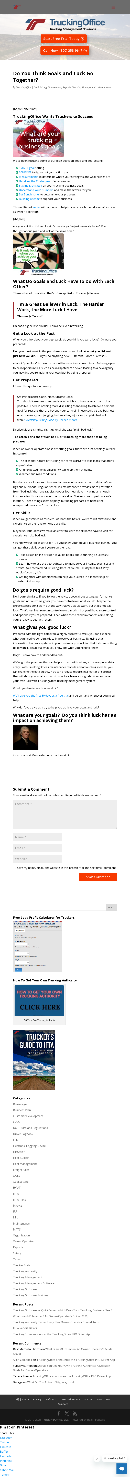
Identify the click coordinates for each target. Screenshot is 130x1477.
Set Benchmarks (29, 194)
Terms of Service (70, 1399)
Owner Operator (23, 1241)
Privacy (37, 1399)
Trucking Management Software (34, 1283)
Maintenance (55, 87)
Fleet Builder (21, 1158)
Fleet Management (25, 1164)
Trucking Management (84, 87)
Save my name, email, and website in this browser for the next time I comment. (66, 868)
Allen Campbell (22, 1360)
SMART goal (27, 168)
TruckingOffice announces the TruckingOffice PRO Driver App (52, 1334)
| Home (24, 1399)
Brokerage (20, 1104)
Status (88, 1399)
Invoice (17, 1205)
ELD (15, 1140)
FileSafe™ (19, 1152)
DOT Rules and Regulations (30, 1128)
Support (63, 1404)
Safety (17, 1253)
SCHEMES (25, 172)
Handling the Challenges (34, 181)
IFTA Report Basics (25, 1328)
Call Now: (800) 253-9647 (62, 50)
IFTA (16, 1194)
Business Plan (22, 1110)
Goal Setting (40, 87)
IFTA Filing (19, 1199)
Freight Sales (21, 1170)
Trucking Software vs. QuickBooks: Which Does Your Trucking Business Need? (63, 1310)
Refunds (51, 1399)
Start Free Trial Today (61, 38)
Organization (21, 1235)
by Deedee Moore (51, 420)
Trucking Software (25, 1289)
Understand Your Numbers (36, 190)
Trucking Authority (25, 1271)
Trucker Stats (21, 1265)
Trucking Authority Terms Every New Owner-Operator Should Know (56, 1322)
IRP (15, 1211)
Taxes (17, 1259)
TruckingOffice (23, 87)
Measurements (28, 177)
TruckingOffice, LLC (55, 1420)
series (36, 207)
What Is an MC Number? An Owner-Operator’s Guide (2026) (50, 1316)
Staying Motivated (31, 185)
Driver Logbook (23, 1134)
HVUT (17, 1187)
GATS (16, 1176)
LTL (15, 1217)
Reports (67, 87)
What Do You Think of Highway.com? (50, 1382)
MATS (17, 1229)
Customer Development (28, 1116)
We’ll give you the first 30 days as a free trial (41, 695)
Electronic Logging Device (29, 1146)
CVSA (16, 1122)
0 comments (104, 87)
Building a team (29, 199)
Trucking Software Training (30, 1295)
